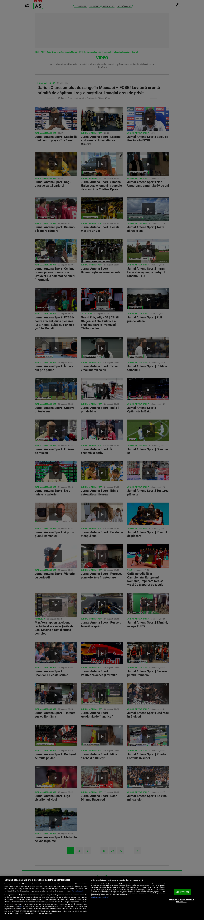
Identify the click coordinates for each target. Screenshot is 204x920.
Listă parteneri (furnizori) (100, 897)
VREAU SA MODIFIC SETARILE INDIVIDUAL (181, 900)
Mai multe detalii (77, 891)
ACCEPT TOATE (182, 892)
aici (20, 906)
